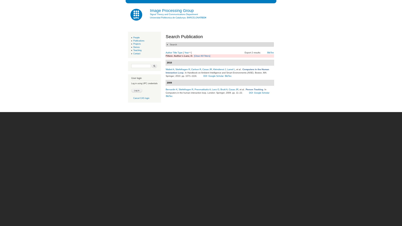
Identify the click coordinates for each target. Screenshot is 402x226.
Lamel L (231, 69)
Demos (136, 47)
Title (175, 52)
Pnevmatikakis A (203, 89)
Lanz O (215, 89)
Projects (137, 44)
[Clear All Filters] (202, 56)
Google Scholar (216, 76)
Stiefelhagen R (182, 69)
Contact (136, 53)
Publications (138, 41)
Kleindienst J (219, 69)
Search (173, 44)
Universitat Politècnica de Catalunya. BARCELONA (178, 17)
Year (186, 52)
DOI (205, 76)
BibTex (270, 52)
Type (180, 52)
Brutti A (224, 89)
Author (169, 52)
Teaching (137, 50)
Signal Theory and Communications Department (174, 14)
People (136, 37)
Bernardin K (171, 89)
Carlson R (196, 69)
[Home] (137, 15)
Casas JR (207, 69)
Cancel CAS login (141, 98)
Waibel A (170, 69)
